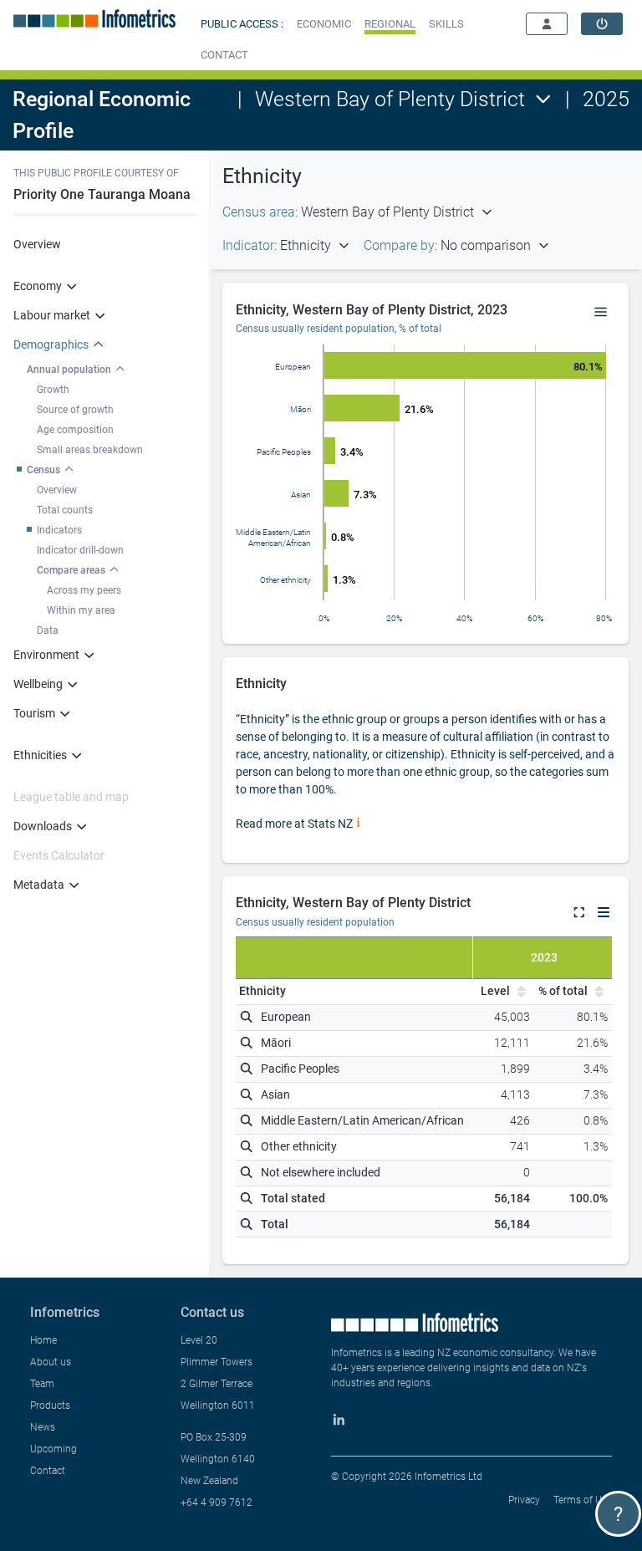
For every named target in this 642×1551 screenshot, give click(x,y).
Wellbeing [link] (38, 684)
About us (50, 1362)
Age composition (75, 430)
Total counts (65, 510)
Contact (47, 1471)
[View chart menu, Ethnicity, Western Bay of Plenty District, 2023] (601, 312)
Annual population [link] (69, 369)
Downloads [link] (42, 826)
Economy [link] (37, 286)
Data (48, 630)
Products (50, 1405)
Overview (37, 244)
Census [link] (43, 470)
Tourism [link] (34, 713)
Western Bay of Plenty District (390, 99)
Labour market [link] (51, 315)
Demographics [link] (51, 344)
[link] (601, 24)
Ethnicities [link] (40, 755)
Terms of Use (582, 1500)
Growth (53, 389)
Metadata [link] (38, 884)
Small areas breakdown (90, 450)
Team (42, 1384)
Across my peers (84, 590)
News (42, 1427)
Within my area (81, 610)
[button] (324, 24)
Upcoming (53, 1449)
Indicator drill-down (80, 550)
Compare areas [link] (71, 570)
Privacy (524, 1500)
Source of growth (75, 410)
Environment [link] (46, 654)
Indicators (59, 530)
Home (43, 1340)
